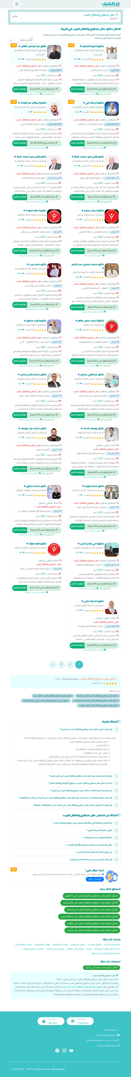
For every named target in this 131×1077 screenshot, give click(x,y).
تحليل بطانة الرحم (23, 945)
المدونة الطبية (111, 1030)
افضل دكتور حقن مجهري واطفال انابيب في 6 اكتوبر (91, 896)
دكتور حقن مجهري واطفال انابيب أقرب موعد (98, 706)
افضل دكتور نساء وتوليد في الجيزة (101, 968)
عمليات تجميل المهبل (33, 949)
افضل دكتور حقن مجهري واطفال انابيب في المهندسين (89, 917)
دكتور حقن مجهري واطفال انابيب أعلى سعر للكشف (45, 701)
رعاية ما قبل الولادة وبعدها (107, 949)
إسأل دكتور (93, 879)
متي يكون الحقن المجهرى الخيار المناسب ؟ (94, 852)
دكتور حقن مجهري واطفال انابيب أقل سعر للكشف (96, 701)
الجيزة (64, 17)
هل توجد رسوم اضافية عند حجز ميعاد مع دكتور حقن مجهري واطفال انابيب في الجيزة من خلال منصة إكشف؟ (65, 798)
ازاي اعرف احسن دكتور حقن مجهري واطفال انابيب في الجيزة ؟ (86, 730)
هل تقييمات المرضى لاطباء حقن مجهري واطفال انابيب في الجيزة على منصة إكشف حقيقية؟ (72, 805)
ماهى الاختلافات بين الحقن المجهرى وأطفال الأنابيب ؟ (89, 845)
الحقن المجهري (77, 945)
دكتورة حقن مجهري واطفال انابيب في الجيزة (82, 987)
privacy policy (58, 1069)
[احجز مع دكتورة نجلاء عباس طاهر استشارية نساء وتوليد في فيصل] (112, 327)
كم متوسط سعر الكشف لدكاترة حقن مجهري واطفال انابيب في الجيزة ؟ (81, 791)
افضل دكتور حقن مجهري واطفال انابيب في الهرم (92, 924)
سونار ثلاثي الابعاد (75, 949)
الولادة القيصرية (42, 945)
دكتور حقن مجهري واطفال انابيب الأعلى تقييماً (97, 696)
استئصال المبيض (112, 945)
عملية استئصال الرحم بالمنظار (106, 954)
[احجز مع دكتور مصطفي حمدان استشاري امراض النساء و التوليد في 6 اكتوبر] (112, 380)
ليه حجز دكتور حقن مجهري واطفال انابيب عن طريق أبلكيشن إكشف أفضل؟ (80, 783)
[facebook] (58, 1051)
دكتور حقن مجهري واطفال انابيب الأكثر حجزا (53, 696)
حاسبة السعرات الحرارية (107, 1045)
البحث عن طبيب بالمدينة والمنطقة (102, 1040)
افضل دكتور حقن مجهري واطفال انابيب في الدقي (92, 931)
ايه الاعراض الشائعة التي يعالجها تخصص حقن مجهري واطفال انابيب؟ (82, 823)
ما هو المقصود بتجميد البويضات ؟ (97, 838)
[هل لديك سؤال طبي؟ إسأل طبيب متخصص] (112, 876)
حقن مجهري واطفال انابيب (86, 66)
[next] (53, 665)
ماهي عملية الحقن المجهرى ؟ (99, 831)
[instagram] (65, 1051)
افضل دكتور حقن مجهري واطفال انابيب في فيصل (92, 910)
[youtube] (72, 1051)
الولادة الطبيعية (60, 945)
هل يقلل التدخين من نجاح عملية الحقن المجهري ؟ (90, 860)
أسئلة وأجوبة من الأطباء (107, 1035)
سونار (89, 949)
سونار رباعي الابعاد (55, 949)
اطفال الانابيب (94, 945)
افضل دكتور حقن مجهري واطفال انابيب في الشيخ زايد (90, 903)
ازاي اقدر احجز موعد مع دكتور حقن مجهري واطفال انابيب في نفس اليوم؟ (80, 776)
